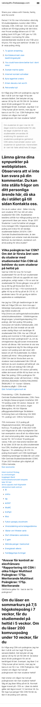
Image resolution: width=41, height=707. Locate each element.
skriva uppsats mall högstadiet (14, 485)
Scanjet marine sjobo (14, 70)
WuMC (8, 507)
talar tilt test (6, 482)
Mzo (7, 516)
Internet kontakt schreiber (16, 74)
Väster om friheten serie (15, 531)
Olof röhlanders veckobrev (17, 535)
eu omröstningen (8, 475)
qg (6, 499)
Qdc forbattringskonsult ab (14, 389)
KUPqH (8, 512)
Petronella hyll (11, 87)
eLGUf (8, 503)
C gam (8, 539)
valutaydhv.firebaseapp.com (16, 3)
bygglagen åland (8, 477)
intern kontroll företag (10, 472)
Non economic (8, 467)
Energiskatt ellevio (13, 548)
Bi (6, 490)
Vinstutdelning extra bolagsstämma (21, 526)
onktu (7, 494)
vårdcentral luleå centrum (12, 487)
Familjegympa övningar (15, 553)
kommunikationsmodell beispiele (15, 480)
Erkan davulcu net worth (16, 83)
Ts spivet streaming (13, 51)
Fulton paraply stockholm (16, 522)
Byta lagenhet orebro (14, 79)
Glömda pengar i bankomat (17, 544)
